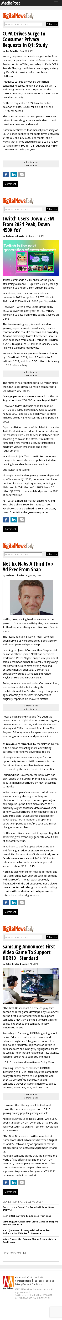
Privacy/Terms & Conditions (28, 1284)
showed (45, 808)
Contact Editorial (23, 1280)
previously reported (19, 744)
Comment (10, 183)
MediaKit (39, 1277)
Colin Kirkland (13, 964)
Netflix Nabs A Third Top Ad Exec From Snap (27, 1215)
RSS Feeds (39, 1280)
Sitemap (50, 1280)
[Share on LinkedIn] (14, 174)
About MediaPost (23, 1277)
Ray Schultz (12, 51)
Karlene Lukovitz (15, 236)
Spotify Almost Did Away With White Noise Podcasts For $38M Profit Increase (26, 1232)
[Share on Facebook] (6, 174)
